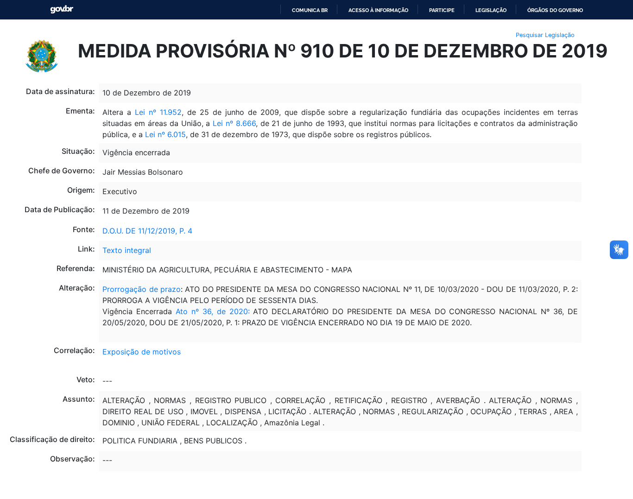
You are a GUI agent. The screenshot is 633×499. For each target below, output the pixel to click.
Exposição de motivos (141, 351)
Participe (442, 10)
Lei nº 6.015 (165, 134)
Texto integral (126, 250)
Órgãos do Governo (555, 10)
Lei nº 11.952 (158, 112)
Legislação (490, 10)
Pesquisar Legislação (545, 35)
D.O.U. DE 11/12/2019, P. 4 (147, 230)
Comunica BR (310, 10)
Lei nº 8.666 (234, 123)
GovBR (61, 9)
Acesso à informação (378, 10)
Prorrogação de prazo (141, 289)
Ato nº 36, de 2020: (214, 311)
